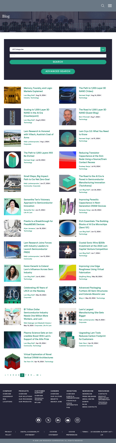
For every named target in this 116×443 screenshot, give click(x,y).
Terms (85, 432)
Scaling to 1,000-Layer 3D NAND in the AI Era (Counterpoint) (36, 113)
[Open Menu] (110, 6)
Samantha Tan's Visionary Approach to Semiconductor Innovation (38, 203)
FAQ (68, 407)
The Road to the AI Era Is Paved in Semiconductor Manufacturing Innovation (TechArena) (92, 181)
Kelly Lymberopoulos (31, 142)
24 (37, 375)
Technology (35, 98)
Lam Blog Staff (29, 95)
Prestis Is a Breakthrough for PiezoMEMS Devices (38, 223)
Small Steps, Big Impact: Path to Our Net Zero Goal (37, 178)
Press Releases (89, 396)
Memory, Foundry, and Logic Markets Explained (38, 90)
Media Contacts (89, 407)
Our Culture (56, 396)
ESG (4, 399)
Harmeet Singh (84, 95)
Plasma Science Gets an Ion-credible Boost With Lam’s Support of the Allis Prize (38, 336)
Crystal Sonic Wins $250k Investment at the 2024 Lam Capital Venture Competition (93, 246)
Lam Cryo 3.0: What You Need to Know (94, 133)
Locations (7, 401)
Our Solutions (25, 396)
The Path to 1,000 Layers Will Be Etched (38, 154)
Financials (71, 400)
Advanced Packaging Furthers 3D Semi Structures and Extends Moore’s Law (93, 291)
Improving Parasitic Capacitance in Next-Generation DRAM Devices (92, 203)
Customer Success (86, 346)
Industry (27, 98)
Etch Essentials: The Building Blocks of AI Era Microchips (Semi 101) (93, 224)
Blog (84, 404)
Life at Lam (28, 212)
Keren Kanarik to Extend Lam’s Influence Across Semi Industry (38, 269)
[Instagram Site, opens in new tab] (77, 420)
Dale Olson (83, 343)
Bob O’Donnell (84, 117)
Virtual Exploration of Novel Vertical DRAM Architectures (38, 356)
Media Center (88, 399)
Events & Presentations (72, 397)
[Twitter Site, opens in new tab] (48, 421)
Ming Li (81, 298)
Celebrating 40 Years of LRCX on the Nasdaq (36, 289)
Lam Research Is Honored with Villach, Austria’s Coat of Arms (38, 134)
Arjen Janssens (29, 228)
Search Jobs (56, 401)
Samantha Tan (29, 210)
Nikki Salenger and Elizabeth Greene (37, 323)
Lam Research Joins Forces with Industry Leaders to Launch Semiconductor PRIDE (38, 248)
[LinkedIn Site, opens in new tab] (58, 420)
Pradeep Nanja (84, 166)
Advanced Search (58, 71)
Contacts (102, 394)
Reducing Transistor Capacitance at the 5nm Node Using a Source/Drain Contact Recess (93, 158)
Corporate (27, 144)
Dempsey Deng (84, 210)
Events (85, 401)
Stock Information (72, 404)
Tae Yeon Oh (28, 361)
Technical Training (39, 399)
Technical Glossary (103, 403)
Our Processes (25, 399)
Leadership (8, 396)
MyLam (38, 402)
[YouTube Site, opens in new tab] (67, 421)
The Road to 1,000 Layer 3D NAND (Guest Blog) (92, 111)
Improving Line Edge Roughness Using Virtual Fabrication (91, 269)
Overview (7, 394)
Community (28, 186)
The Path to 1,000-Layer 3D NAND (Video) (92, 90)
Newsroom (87, 394)
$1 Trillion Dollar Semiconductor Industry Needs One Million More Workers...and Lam (36, 314)
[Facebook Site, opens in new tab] (38, 420)
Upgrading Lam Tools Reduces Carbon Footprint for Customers (92, 336)
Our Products (25, 401)
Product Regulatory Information (104, 398)
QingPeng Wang (85, 276)
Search (58, 62)
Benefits (54, 399)
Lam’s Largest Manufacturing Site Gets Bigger (91, 312)
